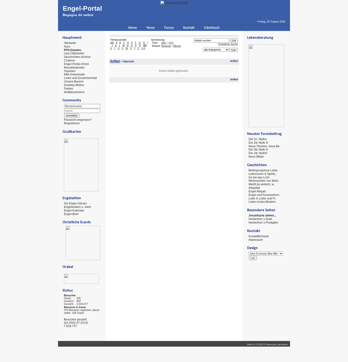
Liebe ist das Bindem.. (263, 201)
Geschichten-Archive (77, 57)
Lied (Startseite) (74, 53)
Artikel (115, 61)
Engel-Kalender (74, 210)
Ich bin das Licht (259, 177)
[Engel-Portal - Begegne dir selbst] (174, 2)
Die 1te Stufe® (258, 153)
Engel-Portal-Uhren (76, 64)
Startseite (70, 43)
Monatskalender (74, 67)
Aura (67, 46)
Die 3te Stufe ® (258, 149)
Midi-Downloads (74, 74)
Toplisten (70, 71)
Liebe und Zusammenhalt (80, 78)
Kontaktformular (259, 236)
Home (132, 28)
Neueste (166, 45)
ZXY (171, 42)
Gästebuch (212, 28)
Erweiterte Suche (228, 44)
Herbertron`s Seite (260, 219)
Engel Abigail (257, 191)
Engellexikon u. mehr (77, 207)
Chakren (69, 60)
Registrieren (72, 123)
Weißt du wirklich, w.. (262, 184)
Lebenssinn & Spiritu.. (263, 174)
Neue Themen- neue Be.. (265, 146)
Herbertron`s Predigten (263, 222)
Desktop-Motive (74, 85)
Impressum (256, 239)
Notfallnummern (74, 92)
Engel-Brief (71, 213)
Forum (169, 28)
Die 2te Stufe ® (258, 142)
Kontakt (189, 28)
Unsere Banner (74, 81)
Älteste (177, 45)
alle (112, 42)
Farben (68, 88)
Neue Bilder (256, 156)
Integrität (254, 188)
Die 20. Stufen (258, 139)
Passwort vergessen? (78, 119)
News (151, 28)
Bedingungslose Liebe (263, 170)
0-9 (143, 48)
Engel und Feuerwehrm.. (264, 195)
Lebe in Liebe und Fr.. (263, 198)
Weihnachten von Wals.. (264, 180)
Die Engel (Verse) (75, 203)
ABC (163, 42)
